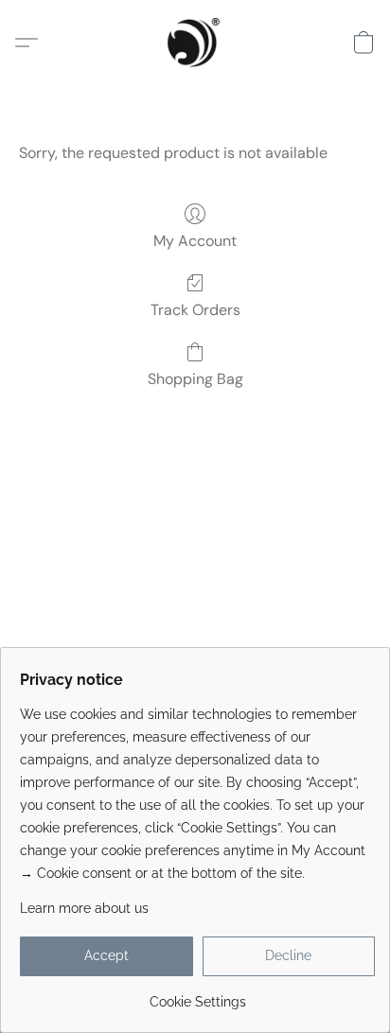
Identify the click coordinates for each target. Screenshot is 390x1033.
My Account (195, 241)
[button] (195, 42)
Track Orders (195, 310)
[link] (197, 994)
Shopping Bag (195, 379)
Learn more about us (84, 908)
